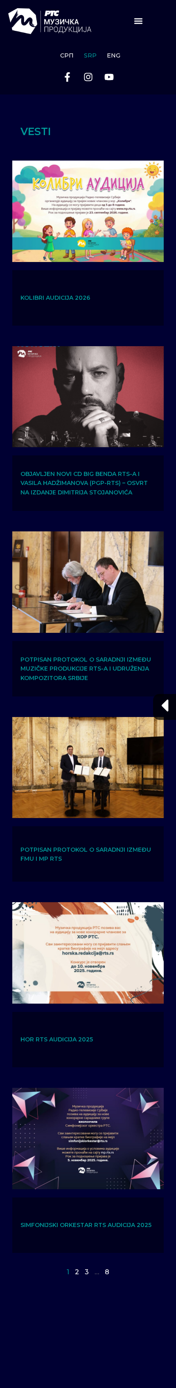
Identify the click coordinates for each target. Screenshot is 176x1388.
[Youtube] (108, 76)
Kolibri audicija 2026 (55, 297)
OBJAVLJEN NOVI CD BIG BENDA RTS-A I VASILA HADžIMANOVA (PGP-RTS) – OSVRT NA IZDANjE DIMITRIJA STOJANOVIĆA (84, 483)
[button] (138, 21)
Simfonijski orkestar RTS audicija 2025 (85, 1225)
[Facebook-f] (67, 76)
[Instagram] (88, 76)
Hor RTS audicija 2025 (56, 1039)
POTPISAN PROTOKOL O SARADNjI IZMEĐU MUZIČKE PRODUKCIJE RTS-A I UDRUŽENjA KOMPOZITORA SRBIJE (85, 669)
